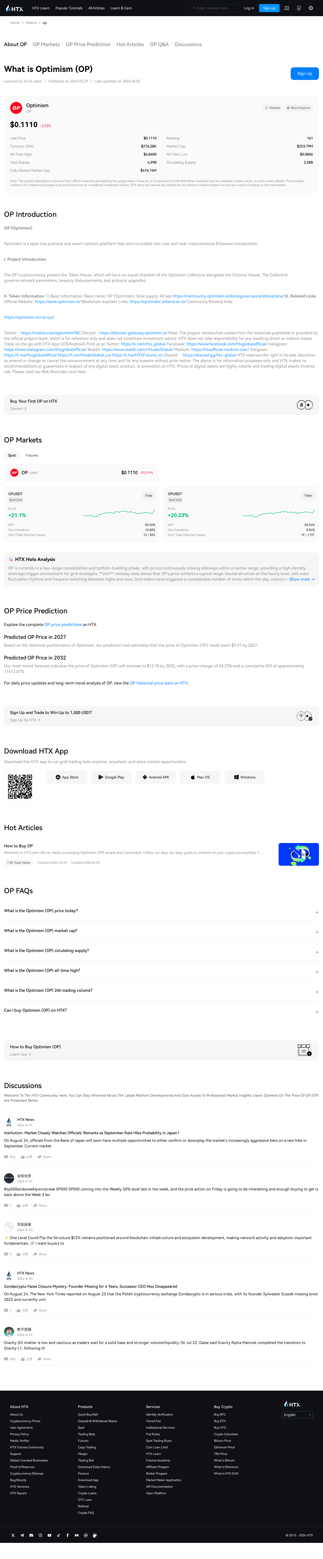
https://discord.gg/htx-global (209, 355)
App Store (70, 777)
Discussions (188, 44)
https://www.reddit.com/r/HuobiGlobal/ (137, 349)
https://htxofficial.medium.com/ (220, 349)
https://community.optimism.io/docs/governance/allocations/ (228, 296)
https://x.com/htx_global (143, 344)
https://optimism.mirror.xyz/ (29, 317)
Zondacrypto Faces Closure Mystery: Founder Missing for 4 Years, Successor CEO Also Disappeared (90, 1286)
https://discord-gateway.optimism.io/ (133, 333)
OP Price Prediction (88, 44)
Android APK (159, 777)
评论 (13, 1157)
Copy (148, 495)
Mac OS (203, 777)
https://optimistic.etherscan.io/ (158, 301)
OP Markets (46, 44)
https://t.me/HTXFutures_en (138, 355)
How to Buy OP (18, 846)
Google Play (114, 777)
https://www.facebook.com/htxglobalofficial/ (226, 344)
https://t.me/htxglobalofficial (30, 355)
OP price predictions (63, 624)
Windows (247, 777)
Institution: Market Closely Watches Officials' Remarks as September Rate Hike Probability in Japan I (91, 1133)
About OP (15, 44)
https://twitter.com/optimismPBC (51, 333)
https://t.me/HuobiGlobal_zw (84, 355)
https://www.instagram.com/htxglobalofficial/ (45, 349)
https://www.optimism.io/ (57, 301)
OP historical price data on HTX (159, 683)
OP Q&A (159, 44)
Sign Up (305, 73)
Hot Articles (130, 44)
